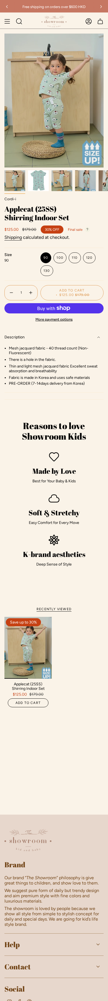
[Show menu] (7, 21)
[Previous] (6, 6)
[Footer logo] (28, 840)
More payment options (54, 319)
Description (14, 337)
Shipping (13, 237)
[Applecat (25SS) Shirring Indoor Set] (28, 647)
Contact (17, 967)
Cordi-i (10, 199)
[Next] (101, 6)
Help (12, 944)
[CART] (100, 21)
